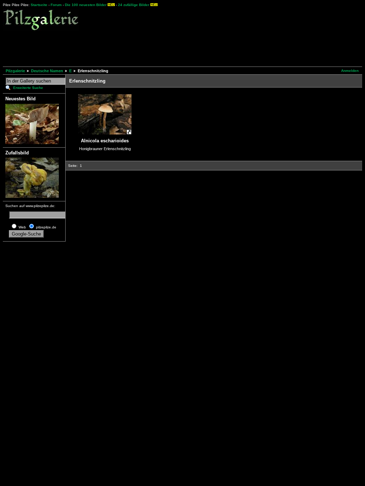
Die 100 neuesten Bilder (86, 5)
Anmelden (350, 71)
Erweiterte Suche (28, 88)
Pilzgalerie (15, 71)
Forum (56, 5)
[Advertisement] (132, 48)
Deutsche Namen (47, 71)
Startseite (39, 5)
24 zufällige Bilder (133, 5)
